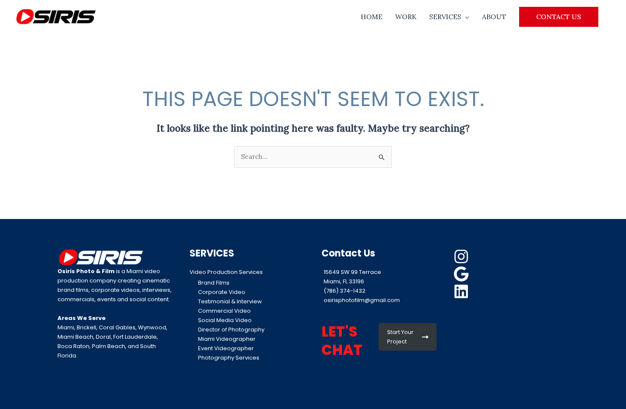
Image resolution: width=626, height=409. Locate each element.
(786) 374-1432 (344, 291)
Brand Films (214, 283)
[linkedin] (462, 291)
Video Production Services (226, 272)
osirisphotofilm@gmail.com (362, 300)
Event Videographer (226, 348)
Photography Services (228, 358)
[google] (462, 274)
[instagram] (462, 256)
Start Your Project (400, 337)
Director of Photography (231, 329)
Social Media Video (225, 320)
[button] (558, 16)
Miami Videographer (227, 339)
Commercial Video (224, 311)
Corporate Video (221, 292)
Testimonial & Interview (230, 301)
